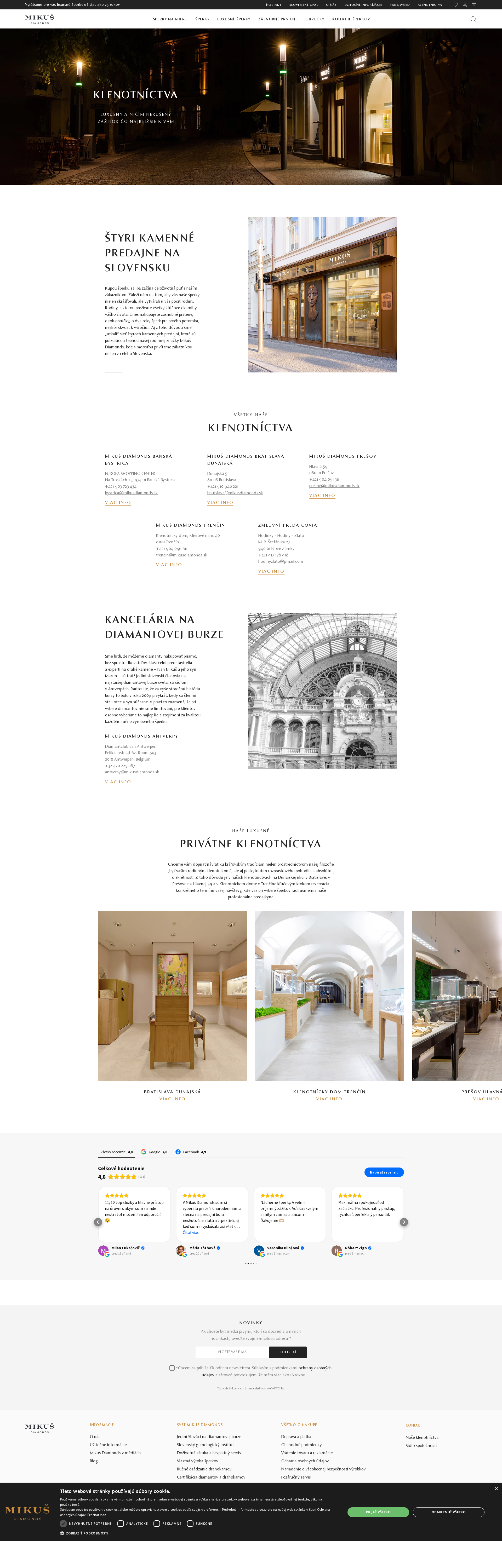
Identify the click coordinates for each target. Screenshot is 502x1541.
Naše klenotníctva (422, 1438)
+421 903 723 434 (120, 487)
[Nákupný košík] (474, 5)
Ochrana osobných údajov (305, 1461)
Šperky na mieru (170, 19)
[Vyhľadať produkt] (473, 19)
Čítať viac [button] (191, 1232)
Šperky (202, 19)
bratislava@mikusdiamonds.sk (235, 493)
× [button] (496, 1489)
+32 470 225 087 (120, 766)
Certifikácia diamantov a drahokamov (211, 1477)
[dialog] (251, 1512)
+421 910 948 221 (222, 487)
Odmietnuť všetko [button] (449, 1512)
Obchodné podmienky (301, 1445)
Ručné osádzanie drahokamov (204, 1469)
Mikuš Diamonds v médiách (115, 1453)
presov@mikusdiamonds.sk (334, 486)
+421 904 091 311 (324, 480)
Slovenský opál (303, 5)
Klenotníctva (430, 5)
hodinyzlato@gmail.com (280, 562)
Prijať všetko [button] (378, 1512)
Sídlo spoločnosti (421, 1446)
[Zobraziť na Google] (103, 1250)
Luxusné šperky (233, 19)
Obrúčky (314, 19)
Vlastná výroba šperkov (197, 1461)
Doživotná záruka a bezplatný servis (209, 1453)
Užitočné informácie (363, 5)
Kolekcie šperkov (351, 19)
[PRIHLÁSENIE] (465, 5)
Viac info (118, 503)
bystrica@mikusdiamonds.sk (131, 493)
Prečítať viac (96, 1515)
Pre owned (400, 5)
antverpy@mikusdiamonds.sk (132, 772)
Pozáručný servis (296, 1477)
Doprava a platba (296, 1437)
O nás (331, 5)
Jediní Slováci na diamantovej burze (209, 1437)
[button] (98, 1222)
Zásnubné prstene (278, 19)
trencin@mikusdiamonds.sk (181, 555)
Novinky (274, 5)
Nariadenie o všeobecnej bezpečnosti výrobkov (323, 1469)
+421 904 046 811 (171, 549)
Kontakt (414, 1426)
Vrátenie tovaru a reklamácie (307, 1453)
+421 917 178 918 (273, 555)
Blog (94, 1461)
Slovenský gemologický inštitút (205, 1445)
